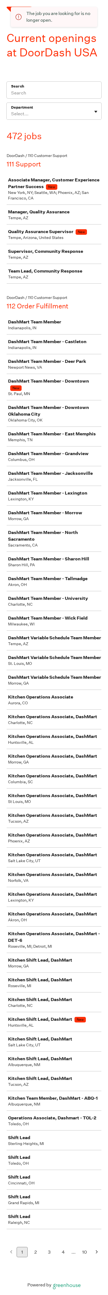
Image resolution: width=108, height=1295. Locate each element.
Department (22, 107)
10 (84, 1252)
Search (17, 86)
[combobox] (11, 114)
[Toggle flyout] (95, 111)
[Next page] (97, 1252)
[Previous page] (11, 1252)
